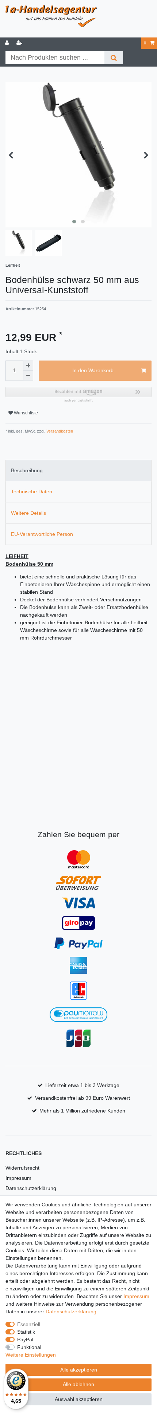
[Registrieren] (20, 43)
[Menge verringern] (28, 376)
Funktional (29, 1347)
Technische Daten (31, 491)
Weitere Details (28, 513)
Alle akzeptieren (78, 1370)
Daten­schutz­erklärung (71, 1311)
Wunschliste (25, 412)
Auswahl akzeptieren (79, 1399)
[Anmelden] (8, 43)
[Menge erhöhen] (28, 366)
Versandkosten (59, 431)
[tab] (78, 470)
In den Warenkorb (93, 370)
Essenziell (28, 1324)
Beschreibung (27, 470)
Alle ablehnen (78, 1384)
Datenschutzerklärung (30, 1188)
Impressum (18, 1178)
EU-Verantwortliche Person (42, 534)
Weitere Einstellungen (30, 1355)
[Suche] (113, 57)
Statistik (26, 1332)
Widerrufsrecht (22, 1168)
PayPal (25, 1339)
